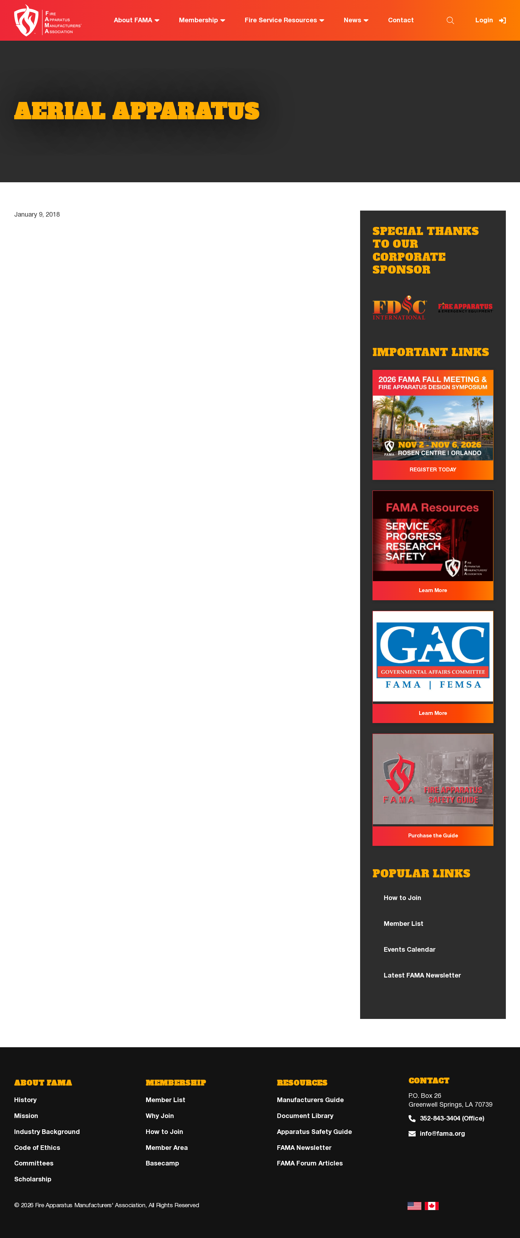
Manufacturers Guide (310, 1100)
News (352, 20)
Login (484, 20)
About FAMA (133, 20)
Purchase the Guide (433, 835)
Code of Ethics (37, 1147)
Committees (33, 1163)
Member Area (167, 1147)
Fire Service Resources (281, 20)
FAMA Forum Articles (310, 1163)
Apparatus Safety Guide (314, 1132)
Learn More (433, 590)
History (25, 1100)
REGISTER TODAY (433, 469)
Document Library (305, 1116)
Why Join (160, 1116)
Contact (401, 20)
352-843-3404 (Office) (452, 1118)
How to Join (402, 898)
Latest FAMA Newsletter (422, 975)
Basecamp (162, 1163)
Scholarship (32, 1179)
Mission (26, 1116)
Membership (198, 20)
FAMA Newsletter (304, 1147)
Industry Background (47, 1132)
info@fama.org (442, 1133)
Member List (403, 923)
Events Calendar (409, 949)
